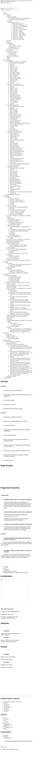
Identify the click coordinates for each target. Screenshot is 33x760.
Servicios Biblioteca (14, 198)
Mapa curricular (13, 75)
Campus (9, 15)
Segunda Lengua (11, 247)
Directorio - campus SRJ (19, 33)
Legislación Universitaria (13, 49)
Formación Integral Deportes (17, 222)
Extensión (6, 333)
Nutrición (12, 232)
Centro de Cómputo (11, 205)
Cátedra (9, 327)
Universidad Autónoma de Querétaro (13, 701)
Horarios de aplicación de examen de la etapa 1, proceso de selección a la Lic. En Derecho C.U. (21, 348)
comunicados (13, 53)
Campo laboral (13, 71)
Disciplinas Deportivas (15, 223)
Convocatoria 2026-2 (15, 375)
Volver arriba (4, 746)
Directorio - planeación (18, 39)
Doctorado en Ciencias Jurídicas (14, 131)
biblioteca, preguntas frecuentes (17, 201)
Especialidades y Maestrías (13, 194)
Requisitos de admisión (15, 181)
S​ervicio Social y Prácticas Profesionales (16, 249)
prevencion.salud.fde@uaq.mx (11, 516)
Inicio (5, 12)
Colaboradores (13, 291)
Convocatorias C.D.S (15, 77)
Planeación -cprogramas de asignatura (19, 272)
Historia (9, 42)
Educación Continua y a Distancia (12, 341)
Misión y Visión (14, 109)
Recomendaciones (14, 235)
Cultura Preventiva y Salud (13, 225)
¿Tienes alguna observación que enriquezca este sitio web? (18, 741)
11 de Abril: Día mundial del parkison (19, 230)
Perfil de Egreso (14, 134)
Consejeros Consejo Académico (17, 19)
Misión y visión (13, 67)
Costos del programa (15, 165)
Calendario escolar (8, 724)
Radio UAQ (7, 723)
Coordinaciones (7, 707)
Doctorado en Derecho (12, 166)
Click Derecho (13, 323)
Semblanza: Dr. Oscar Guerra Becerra (19, 299)
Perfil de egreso (13, 70)
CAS (5, 720)
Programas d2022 (14, 130)
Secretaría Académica (12, 51)
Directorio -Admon (14, 22)
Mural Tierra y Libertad (15, 46)
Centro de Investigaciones (13, 281)
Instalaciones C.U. (14, 47)
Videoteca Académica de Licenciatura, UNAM (18, 260)
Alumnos (6, 735)
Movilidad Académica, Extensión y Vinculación (18, 239)
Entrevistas (9, 319)
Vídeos (11, 237)
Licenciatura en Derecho (13, 105)
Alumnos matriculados (15, 159)
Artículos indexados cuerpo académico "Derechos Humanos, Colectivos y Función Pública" (20, 302)
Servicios (12, 204)
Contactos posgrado (14, 278)
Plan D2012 (13, 128)
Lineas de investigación (15, 186)
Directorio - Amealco (18, 36)
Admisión (12, 65)
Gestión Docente (11, 267)
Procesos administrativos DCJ (17, 151)
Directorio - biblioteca (18, 28)
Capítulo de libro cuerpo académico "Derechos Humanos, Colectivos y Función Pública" (20, 309)
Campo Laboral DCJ (15, 135)
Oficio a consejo (14, 257)
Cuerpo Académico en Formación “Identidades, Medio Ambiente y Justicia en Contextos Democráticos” (18, 316)
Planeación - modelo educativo (17, 271)
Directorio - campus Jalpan (19, 35)
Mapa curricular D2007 (15, 116)
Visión (8, 58)
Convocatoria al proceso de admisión (19, 345)
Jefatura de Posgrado (12, 275)
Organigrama (10, 50)
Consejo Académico (11, 16)
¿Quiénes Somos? (14, 250)
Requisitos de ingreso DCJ (16, 148)
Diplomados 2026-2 (11, 376)
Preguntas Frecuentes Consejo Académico (20, 18)
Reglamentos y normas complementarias (19, 163)
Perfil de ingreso (14, 68)
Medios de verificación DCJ (16, 161)
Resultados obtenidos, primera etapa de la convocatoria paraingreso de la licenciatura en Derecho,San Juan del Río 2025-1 (20, 364)
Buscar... (3, 8)
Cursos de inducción (12, 342)
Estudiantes (6, 195)
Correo (5, 717)
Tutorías (12, 156)
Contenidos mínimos (15, 72)
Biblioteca (9, 197)
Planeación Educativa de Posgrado (15, 240)
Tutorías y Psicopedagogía (13, 258)
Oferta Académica (8, 60)
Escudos (9, 40)
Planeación (9, 268)
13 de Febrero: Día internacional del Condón (20, 229)
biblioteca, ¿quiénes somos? (16, 200)
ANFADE (9, 334)
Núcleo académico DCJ (15, 152)
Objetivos (12, 64)
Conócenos (6, 14)
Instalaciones (10, 43)
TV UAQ (6, 721)
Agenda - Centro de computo (17, 212)
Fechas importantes (9, 680)
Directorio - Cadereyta (18, 32)
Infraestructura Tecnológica (16, 214)
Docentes (6, 261)
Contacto (12, 82)
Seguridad (12, 233)
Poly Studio (13, 44)
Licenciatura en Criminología (14, 84)
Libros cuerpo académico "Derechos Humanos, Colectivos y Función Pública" (20, 312)
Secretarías (6, 704)
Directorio (9, 21)
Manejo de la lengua (15, 279)
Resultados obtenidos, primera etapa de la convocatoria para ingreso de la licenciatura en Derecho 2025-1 (20, 359)
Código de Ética (14, 79)
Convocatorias (13, 100)
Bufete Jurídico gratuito (12, 337)
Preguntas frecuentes (10, 672)
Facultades (6, 710)
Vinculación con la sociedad (16, 158)
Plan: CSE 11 (13, 81)
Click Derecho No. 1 (18, 324)
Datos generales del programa (17, 63)
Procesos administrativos (16, 78)
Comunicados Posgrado (15, 277)
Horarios (12, 356)
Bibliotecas (6, 726)
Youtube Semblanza (14, 326)
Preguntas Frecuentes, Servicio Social (19, 253)
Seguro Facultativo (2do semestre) (18, 246)
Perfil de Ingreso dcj (15, 133)
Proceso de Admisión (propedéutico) (15, 344)
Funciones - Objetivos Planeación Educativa (20, 264)
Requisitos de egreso (15, 74)
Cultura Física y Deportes (13, 221)
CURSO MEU (7, 377)
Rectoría (6, 703)
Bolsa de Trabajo (11, 335)
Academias (9, 263)
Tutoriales (12, 202)
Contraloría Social (8, 727)
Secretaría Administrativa (13, 56)
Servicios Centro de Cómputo (17, 211)
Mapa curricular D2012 (15, 114)
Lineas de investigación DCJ (17, 154)
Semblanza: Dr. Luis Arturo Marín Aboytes (20, 292)
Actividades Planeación (15, 265)
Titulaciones (10, 254)
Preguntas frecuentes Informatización (19, 207)
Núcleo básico (13, 184)
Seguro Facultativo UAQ (13, 243)
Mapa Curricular (14, 112)
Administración (7, 738)
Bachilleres (6, 708)
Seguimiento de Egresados (13, 242)
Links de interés (8, 676)
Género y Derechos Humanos (14, 236)
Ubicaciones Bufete (14, 338)
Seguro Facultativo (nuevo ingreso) (18, 244)
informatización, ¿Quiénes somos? (18, 209)
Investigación (7, 274)
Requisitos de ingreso (15, 95)
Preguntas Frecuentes (15, 219)
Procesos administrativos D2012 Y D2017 (20, 123)
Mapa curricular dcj (14, 145)
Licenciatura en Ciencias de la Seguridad (16, 61)
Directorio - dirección (18, 23)
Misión (8, 57)
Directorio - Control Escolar (19, 29)
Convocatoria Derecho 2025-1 (17, 355)
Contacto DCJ (13, 162)
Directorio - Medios (17, 30)
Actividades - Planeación (16, 270)
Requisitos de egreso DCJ (16, 149)
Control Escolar (10, 218)
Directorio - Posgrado (18, 37)
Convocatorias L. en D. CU (16, 124)
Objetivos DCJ (13, 137)
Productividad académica (16, 155)
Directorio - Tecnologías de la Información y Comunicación (20, 25)
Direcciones (6, 705)
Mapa (5, 728)
